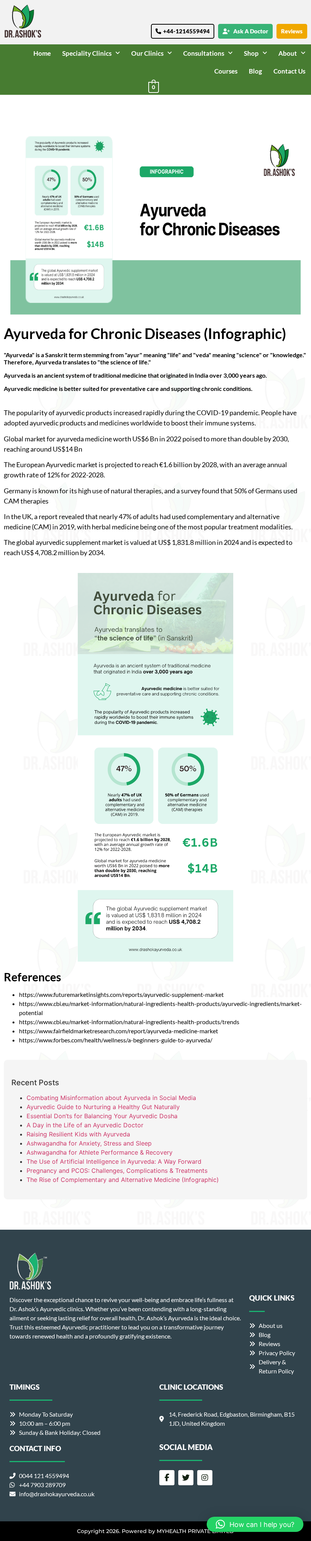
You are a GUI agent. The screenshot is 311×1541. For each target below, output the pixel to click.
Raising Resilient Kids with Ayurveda (78, 1134)
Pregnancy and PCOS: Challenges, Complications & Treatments (117, 1170)
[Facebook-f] (166, 1477)
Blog (255, 71)
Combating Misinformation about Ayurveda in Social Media (111, 1098)
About (287, 53)
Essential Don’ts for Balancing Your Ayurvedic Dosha (102, 1116)
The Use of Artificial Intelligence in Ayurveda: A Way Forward (114, 1161)
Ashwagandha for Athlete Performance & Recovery (100, 1152)
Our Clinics (147, 53)
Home (42, 53)
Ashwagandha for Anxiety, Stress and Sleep (89, 1143)
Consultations (203, 53)
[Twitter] (185, 1477)
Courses (225, 71)
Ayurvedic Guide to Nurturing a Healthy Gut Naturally (103, 1107)
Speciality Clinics (87, 53)
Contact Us (289, 71)
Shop (251, 53)
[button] (91, 53)
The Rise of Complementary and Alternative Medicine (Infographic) (123, 1179)
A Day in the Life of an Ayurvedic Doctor (85, 1125)
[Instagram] (204, 1477)
